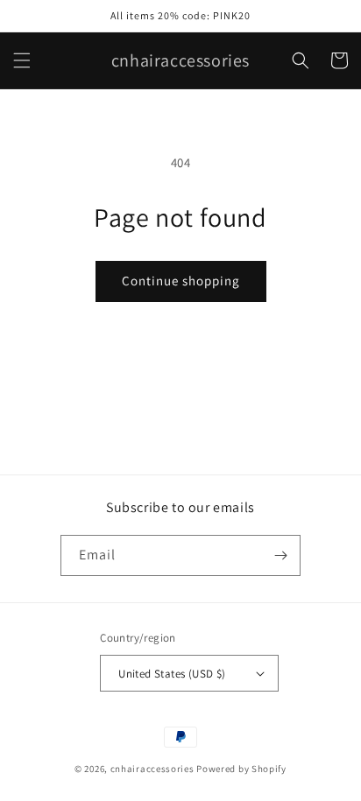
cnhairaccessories (152, 768)
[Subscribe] (280, 555)
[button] (22, 60)
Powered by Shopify (241, 768)
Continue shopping (181, 280)
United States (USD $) (171, 673)
